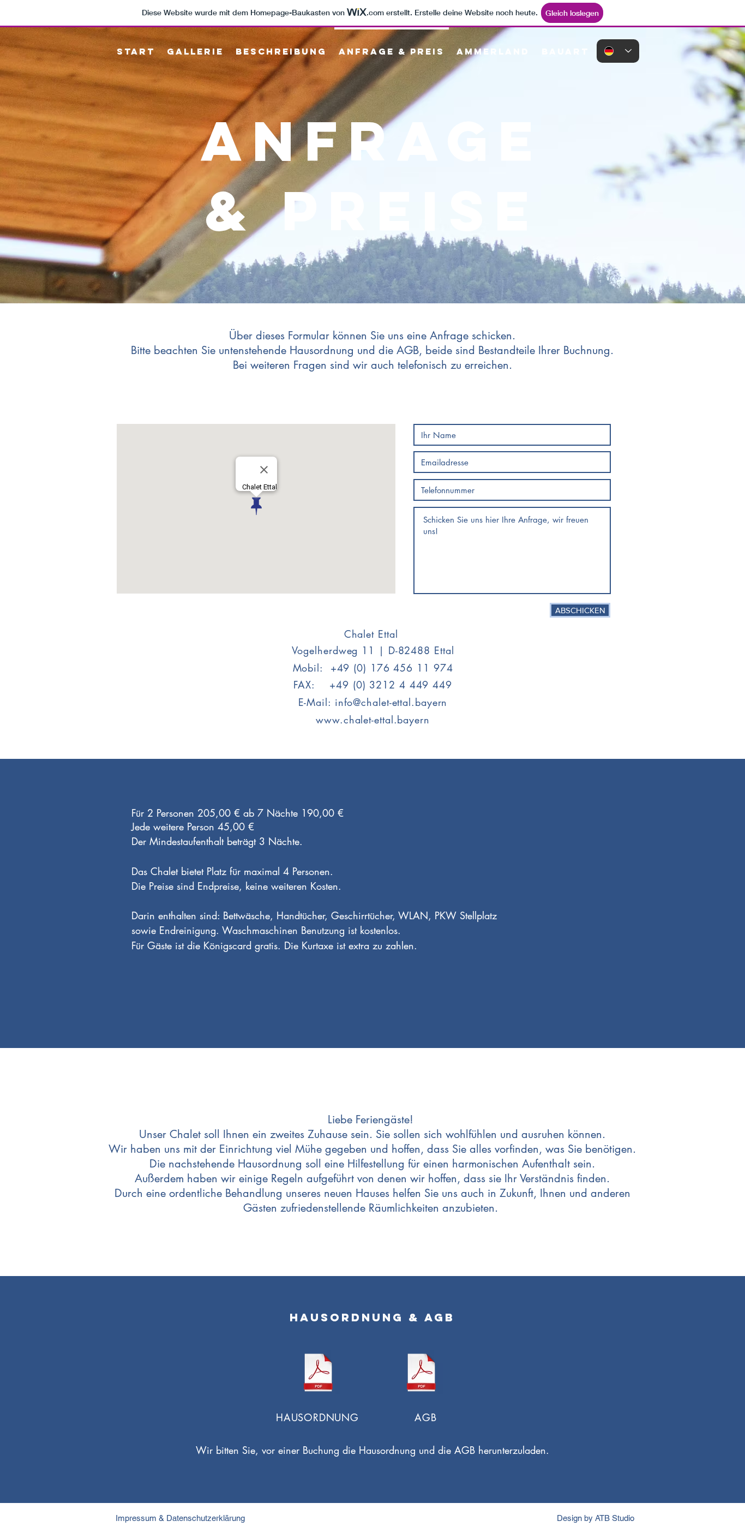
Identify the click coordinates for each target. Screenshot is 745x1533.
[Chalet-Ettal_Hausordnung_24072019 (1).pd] (318, 1373)
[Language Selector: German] (618, 51)
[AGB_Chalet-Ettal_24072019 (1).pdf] (421, 1373)
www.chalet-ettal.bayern (373, 719)
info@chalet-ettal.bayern (391, 702)
